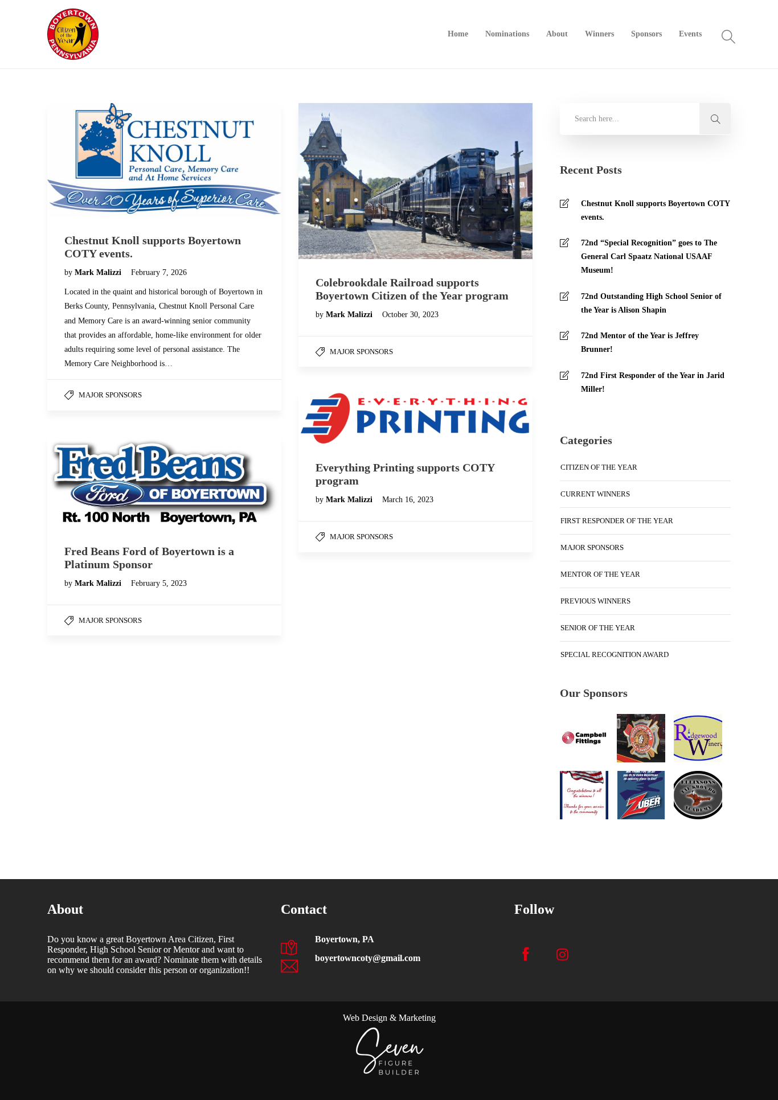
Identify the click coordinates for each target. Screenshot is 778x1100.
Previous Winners (595, 601)
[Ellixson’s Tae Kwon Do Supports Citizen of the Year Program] (698, 795)
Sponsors (646, 34)
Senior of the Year (597, 627)
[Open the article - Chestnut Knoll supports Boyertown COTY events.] (106, 160)
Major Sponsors (110, 395)
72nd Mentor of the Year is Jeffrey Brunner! (640, 342)
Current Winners (595, 494)
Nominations (507, 34)
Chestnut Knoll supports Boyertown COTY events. (655, 210)
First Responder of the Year (616, 520)
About (557, 34)
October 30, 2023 (410, 314)
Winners (599, 34)
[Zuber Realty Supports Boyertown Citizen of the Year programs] (641, 795)
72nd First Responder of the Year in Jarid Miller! (652, 382)
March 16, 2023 (407, 499)
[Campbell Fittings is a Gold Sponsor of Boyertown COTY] (584, 738)
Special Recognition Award (614, 654)
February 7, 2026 (159, 272)
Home (458, 34)
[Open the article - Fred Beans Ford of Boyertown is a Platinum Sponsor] (106, 482)
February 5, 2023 (159, 583)
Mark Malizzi (99, 272)
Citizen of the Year (598, 467)
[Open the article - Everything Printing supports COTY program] (357, 418)
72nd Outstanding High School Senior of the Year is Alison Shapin (651, 303)
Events (690, 34)
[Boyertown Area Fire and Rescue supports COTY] (641, 738)
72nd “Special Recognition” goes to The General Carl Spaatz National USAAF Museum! (649, 256)
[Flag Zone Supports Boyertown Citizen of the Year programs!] (584, 795)
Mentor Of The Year (600, 574)
